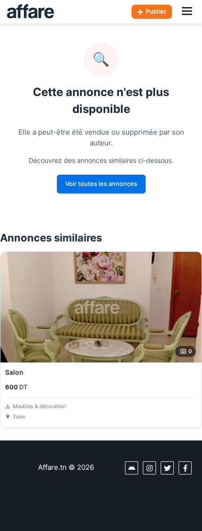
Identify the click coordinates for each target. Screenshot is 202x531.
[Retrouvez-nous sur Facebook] (185, 468)
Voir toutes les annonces (101, 183)
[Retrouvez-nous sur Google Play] (131, 468)
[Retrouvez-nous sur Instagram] (149, 468)
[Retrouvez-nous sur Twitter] (167, 468)
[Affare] (30, 11)
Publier (156, 11)
